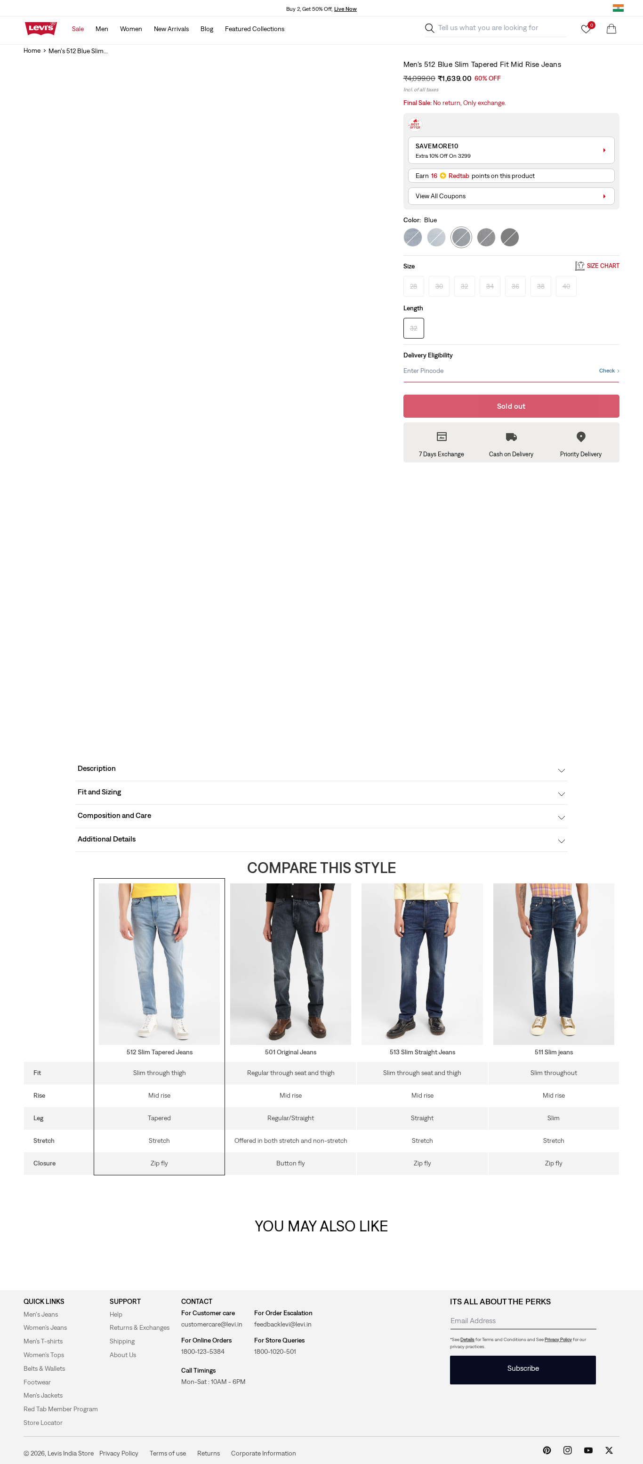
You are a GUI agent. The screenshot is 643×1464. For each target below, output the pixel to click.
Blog (207, 28)
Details (467, 1339)
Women (131, 28)
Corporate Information (263, 1452)
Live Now (345, 9)
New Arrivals (171, 28)
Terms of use (168, 1452)
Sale (78, 28)
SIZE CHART (603, 266)
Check (607, 370)
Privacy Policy (558, 1339)
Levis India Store (71, 1453)
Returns (208, 1452)
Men (102, 28)
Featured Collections (254, 28)
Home (32, 50)
